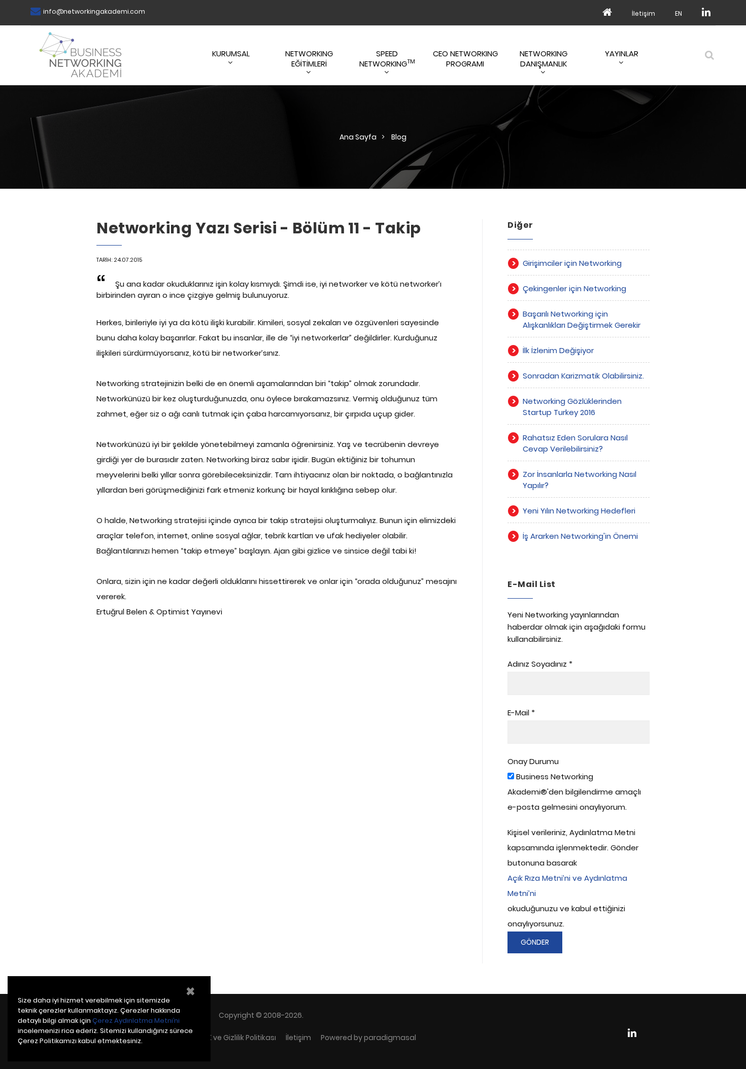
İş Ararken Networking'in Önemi (580, 536)
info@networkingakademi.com (94, 12)
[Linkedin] (636, 1033)
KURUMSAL (231, 53)
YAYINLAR (621, 53)
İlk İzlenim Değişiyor (558, 350)
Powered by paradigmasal (368, 1037)
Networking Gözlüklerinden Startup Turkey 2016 (572, 407)
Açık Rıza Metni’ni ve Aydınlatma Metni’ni (567, 886)
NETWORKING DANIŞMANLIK (543, 58)
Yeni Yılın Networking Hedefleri (579, 510)
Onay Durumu (533, 761)
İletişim (643, 13)
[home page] (607, 12)
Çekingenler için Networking (574, 288)
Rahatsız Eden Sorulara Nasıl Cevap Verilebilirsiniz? (575, 443)
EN (678, 13)
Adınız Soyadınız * (539, 664)
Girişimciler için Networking (572, 263)
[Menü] (709, 54)
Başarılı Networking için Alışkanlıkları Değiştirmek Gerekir (581, 319)
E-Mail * (521, 712)
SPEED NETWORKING (387, 58)
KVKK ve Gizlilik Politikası (235, 1037)
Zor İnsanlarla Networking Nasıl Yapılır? (579, 480)
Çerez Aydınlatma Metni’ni (136, 1020)
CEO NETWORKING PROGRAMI (465, 58)
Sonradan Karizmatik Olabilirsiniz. (583, 375)
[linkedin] (706, 12)
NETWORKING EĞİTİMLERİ (309, 58)
